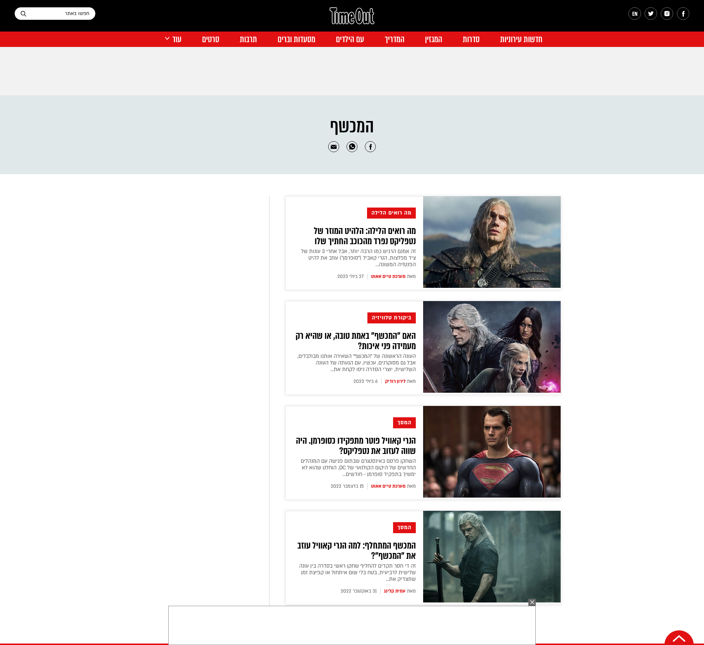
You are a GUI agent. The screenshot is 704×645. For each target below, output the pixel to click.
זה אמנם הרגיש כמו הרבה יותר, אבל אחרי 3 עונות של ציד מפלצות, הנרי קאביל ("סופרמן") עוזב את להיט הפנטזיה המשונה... (358, 258)
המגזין (433, 39)
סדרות (471, 39)
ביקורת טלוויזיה (391, 317)
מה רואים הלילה (391, 212)
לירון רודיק (395, 381)
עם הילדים (350, 39)
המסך (404, 422)
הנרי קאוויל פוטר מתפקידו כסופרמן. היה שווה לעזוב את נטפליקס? (356, 446)
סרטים (210, 39)
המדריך (394, 39)
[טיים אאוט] (352, 19)
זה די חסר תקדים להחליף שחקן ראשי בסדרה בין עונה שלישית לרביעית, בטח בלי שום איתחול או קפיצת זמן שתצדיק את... (357, 572)
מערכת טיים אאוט (388, 276)
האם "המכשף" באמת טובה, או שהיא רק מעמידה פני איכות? (356, 341)
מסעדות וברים (296, 39)
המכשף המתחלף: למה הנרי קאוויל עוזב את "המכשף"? (356, 550)
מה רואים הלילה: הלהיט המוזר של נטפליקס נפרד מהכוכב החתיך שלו (365, 236)
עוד (177, 39)
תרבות (248, 39)
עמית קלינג (395, 591)
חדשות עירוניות (521, 39)
